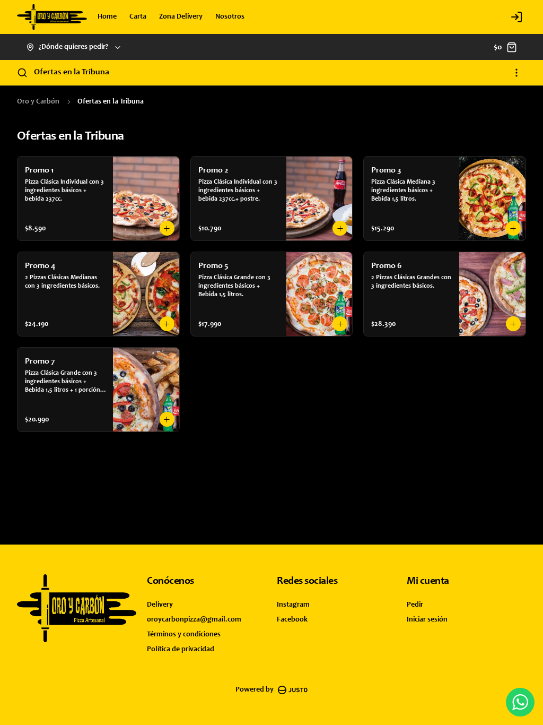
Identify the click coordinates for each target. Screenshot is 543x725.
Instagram (293, 605)
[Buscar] (22, 72)
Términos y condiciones (184, 634)
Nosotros (229, 17)
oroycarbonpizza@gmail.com (194, 620)
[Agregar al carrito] (167, 228)
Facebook (292, 620)
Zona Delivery (181, 17)
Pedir (415, 605)
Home (107, 17)
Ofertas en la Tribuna (71, 72)
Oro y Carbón (38, 102)
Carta (137, 17)
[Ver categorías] (516, 72)
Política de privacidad (180, 649)
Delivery (160, 605)
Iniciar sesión (427, 620)
